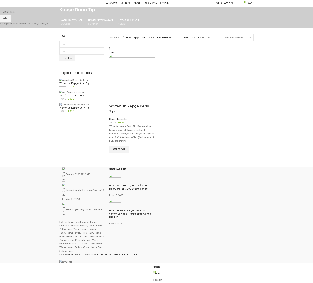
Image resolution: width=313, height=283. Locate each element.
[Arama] (238, 3)
